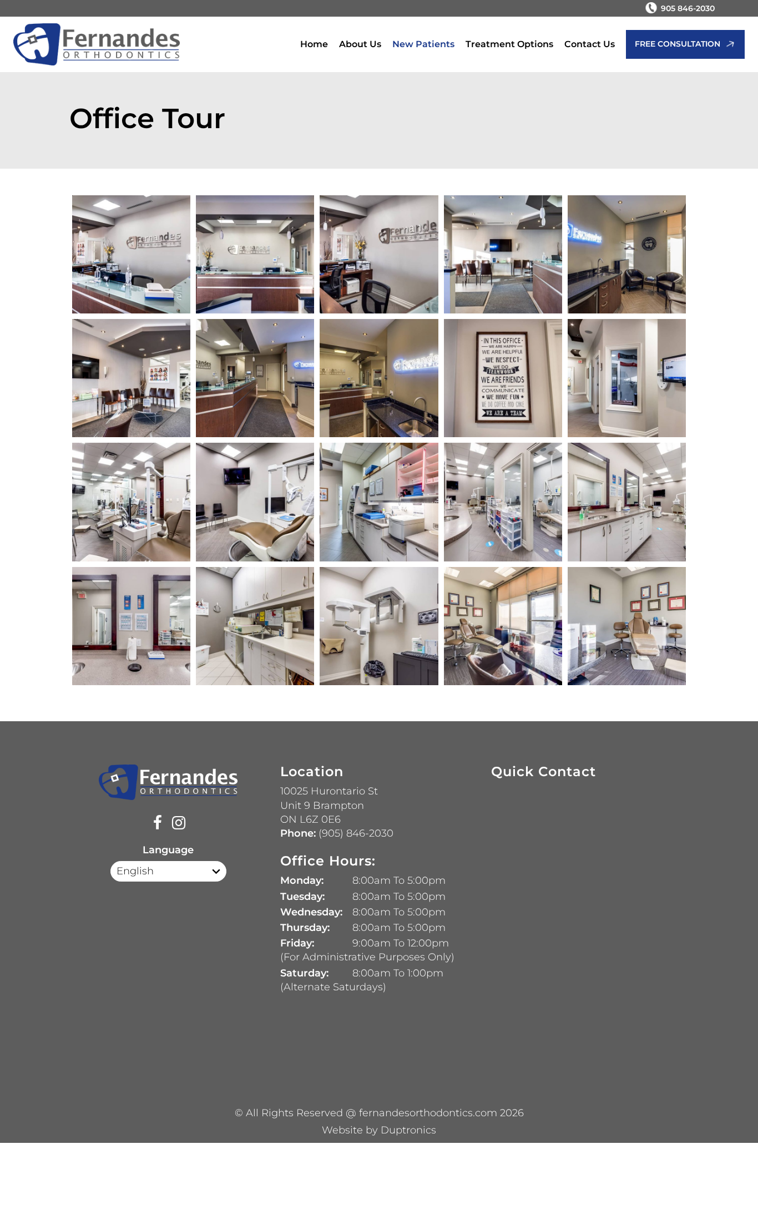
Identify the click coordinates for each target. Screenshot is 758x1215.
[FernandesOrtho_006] (627, 254)
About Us (360, 44)
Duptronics (408, 1130)
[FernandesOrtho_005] (131, 254)
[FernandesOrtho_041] (627, 502)
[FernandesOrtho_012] (379, 378)
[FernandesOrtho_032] (379, 502)
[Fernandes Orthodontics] (96, 44)
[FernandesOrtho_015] (627, 378)
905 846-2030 (688, 8)
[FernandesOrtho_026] (255, 502)
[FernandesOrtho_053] (627, 626)
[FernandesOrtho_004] (503, 254)
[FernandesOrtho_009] (255, 378)
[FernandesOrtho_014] (503, 378)
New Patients (423, 44)
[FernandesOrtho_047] (379, 626)
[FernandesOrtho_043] (131, 626)
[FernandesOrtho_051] (503, 626)
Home (314, 44)
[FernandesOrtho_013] (255, 254)
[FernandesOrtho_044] (255, 626)
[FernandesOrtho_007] (131, 378)
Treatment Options (509, 44)
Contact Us (589, 44)
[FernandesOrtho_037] (503, 502)
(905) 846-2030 (354, 833)
